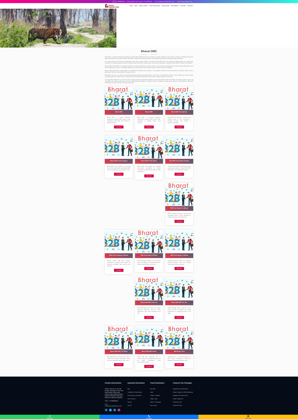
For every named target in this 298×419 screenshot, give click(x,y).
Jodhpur (152, 395)
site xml (129, 405)
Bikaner (152, 402)
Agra (156, 398)
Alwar (151, 405)
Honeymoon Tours (177, 405)
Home (131, 5)
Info (136, 5)
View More (118, 127)
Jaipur (151, 392)
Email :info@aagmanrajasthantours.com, (165, 1)
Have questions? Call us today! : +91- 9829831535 (139, 1)
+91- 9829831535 (119, 1)
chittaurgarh (158, 402)
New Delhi (152, 388)
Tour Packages (154, 5)
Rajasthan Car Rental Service (180, 395)
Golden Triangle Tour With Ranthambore (183, 392)
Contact (190, 5)
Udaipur (152, 398)
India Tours (143, 5)
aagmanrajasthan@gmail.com (184, 1)
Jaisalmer (157, 395)
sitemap (130, 402)
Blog (129, 388)
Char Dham (165, 5)
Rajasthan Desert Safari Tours (180, 388)
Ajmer (155, 405)
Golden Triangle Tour (178, 398)
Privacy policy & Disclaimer (134, 395)
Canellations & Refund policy (135, 392)
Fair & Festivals (131, 398)
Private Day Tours (177, 402)
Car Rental (175, 5)
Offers (183, 5)
